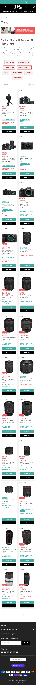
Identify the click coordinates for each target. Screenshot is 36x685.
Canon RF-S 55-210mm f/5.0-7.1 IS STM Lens (26, 463)
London (21, 11)
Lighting (28, 72)
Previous (6, 614)
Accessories (17, 78)
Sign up (26, 642)
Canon (3, 117)
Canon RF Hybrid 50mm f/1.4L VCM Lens (9, 338)
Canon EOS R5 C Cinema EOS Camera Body (26, 205)
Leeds (25, 11)
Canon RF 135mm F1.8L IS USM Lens (8, 380)
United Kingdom (17, 659)
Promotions (10, 62)
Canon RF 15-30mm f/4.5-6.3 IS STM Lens (8, 421)
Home (2, 18)
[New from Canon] (18, 34)
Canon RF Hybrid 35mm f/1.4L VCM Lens (26, 296)
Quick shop (9, 127)
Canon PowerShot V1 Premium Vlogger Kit (8, 204)
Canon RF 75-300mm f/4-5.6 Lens (26, 592)
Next (30, 614)
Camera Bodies (9, 67)
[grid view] (29, 84)
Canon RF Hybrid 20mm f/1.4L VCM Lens (26, 250)
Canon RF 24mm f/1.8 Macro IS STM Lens (26, 379)
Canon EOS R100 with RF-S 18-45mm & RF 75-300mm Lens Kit (9, 160)
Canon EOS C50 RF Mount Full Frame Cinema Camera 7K (7, 251)
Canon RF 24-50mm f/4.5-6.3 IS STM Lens (8, 463)
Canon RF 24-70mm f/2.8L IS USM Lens (25, 550)
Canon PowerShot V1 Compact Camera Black (26, 159)
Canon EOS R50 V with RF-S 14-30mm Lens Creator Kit (8, 114)
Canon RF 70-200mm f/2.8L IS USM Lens (8, 592)
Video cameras (17, 72)
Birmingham (30, 11)
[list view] (33, 84)
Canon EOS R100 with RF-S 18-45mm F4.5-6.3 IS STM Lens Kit (26, 114)
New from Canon (23, 62)
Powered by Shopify (18, 682)
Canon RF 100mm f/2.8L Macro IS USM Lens (9, 550)
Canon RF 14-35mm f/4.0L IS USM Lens (25, 421)
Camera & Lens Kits (24, 67)
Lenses (6, 72)
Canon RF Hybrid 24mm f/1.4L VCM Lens (9, 296)
